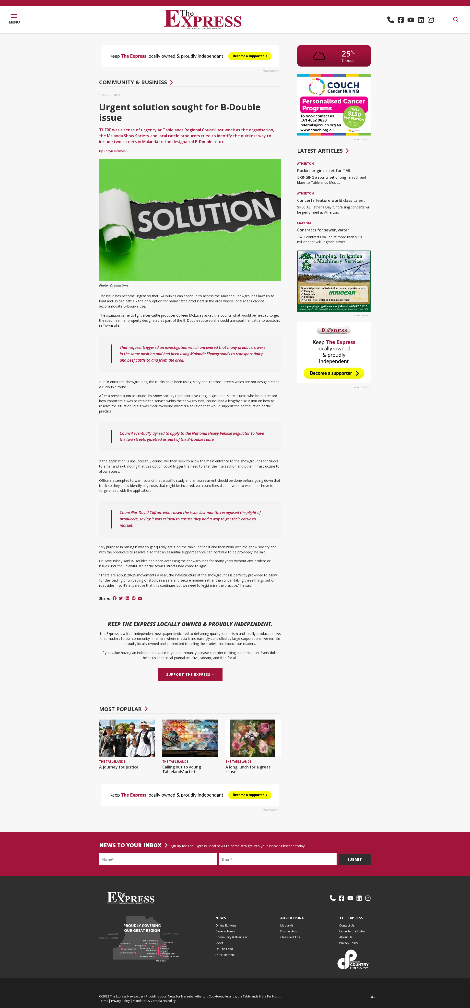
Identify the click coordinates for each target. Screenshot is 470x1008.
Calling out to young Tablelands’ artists (181, 769)
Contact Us (346, 925)
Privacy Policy (348, 943)
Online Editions (225, 925)
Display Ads (288, 931)
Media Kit (286, 925)
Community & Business (133, 82)
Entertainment (225, 955)
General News (225, 931)
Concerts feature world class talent (331, 200)
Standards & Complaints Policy (154, 1001)
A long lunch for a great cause (247, 769)
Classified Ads (290, 937)
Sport (219, 943)
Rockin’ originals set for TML (324, 170)
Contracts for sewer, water (323, 230)
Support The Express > (190, 674)
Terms (103, 1001)
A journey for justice (119, 767)
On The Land (224, 949)
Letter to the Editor (352, 931)
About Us (345, 937)
